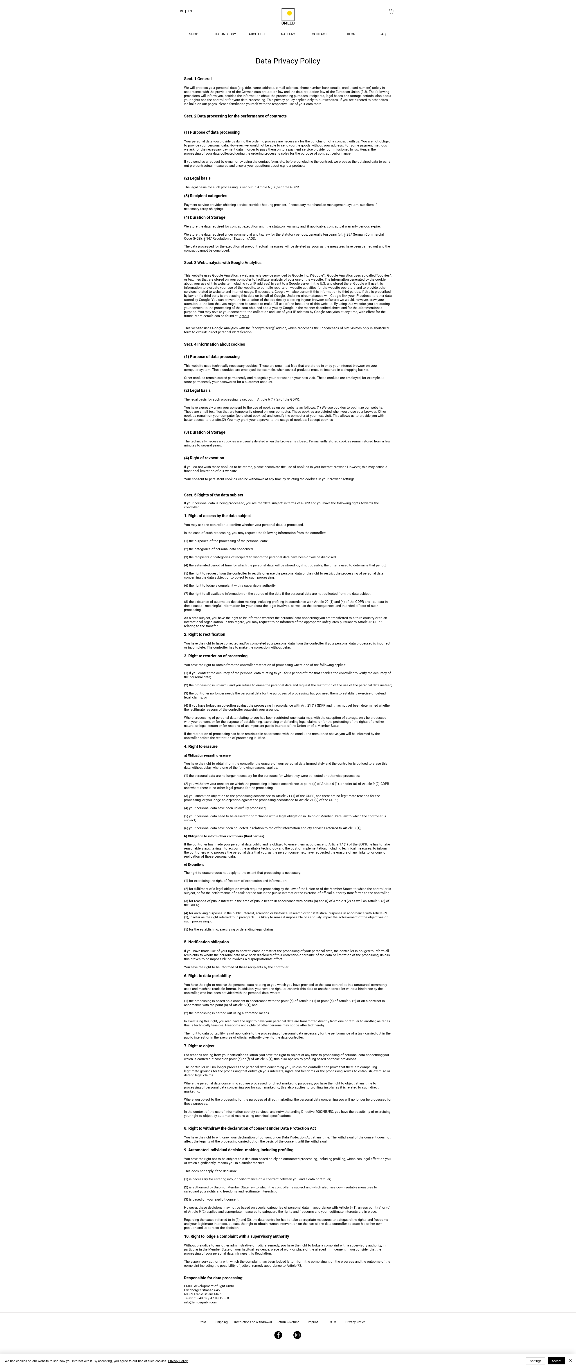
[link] (391, 11)
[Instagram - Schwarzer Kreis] (297, 1335)
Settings (535, 1361)
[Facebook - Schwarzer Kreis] (278, 1335)
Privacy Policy (178, 1361)
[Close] (570, 1360)
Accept (556, 1361)
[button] (193, 34)
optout (244, 316)
